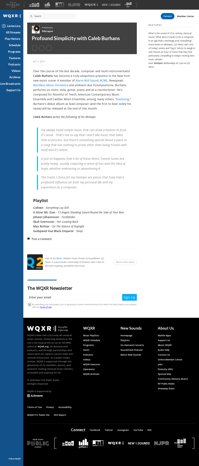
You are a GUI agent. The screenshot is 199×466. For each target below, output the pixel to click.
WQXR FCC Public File (38, 414)
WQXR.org (43, 346)
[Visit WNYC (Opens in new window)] (34, 5)
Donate (168, 16)
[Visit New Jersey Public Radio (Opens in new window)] (162, 443)
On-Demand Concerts (132, 345)
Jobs (160, 364)
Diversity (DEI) (165, 369)
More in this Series (125, 262)
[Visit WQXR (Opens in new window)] (91, 4)
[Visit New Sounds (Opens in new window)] (111, 5)
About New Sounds (130, 354)
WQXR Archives (91, 374)
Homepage (126, 335)
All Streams (13, 32)
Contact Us (164, 354)
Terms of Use (34, 407)
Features (15, 58)
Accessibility (65, 407)
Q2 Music (57, 258)
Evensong (122, 99)
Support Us (13, 90)
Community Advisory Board (173, 378)
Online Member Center (170, 359)
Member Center (185, 16)
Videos (16, 70)
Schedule (15, 45)
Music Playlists (91, 335)
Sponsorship (164, 374)
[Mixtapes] (37, 29)
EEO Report (60, 414)
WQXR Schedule (91, 340)
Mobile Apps (164, 335)
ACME (103, 80)
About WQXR (165, 345)
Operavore (89, 369)
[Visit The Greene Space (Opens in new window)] (128, 5)
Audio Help (163, 349)
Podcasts (14, 64)
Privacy (50, 407)
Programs (14, 51)
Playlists (125, 340)
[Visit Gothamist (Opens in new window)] (47, 5)
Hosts (86, 349)
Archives (15, 77)
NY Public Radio (166, 383)
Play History (13, 38)
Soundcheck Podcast (131, 349)
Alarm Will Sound (87, 80)
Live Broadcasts (10, 83)
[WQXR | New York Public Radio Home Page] (11, 16)
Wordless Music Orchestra (50, 85)
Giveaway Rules (166, 388)
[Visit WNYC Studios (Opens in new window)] (60, 4)
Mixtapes (47, 31)
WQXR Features (91, 364)
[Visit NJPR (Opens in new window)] (74, 5)
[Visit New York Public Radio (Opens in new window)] (38, 443)
